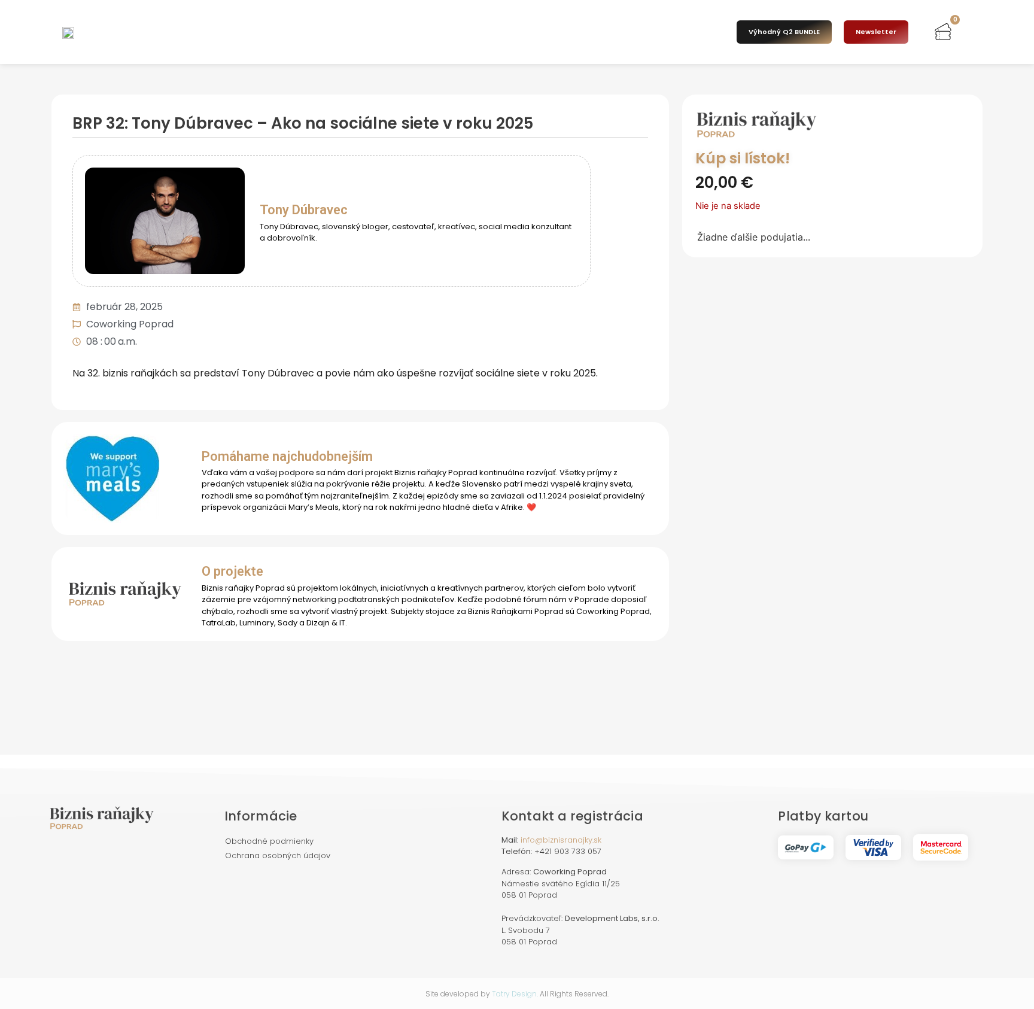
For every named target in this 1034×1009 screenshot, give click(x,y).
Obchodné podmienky (269, 841)
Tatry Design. (515, 994)
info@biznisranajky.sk (561, 840)
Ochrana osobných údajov (277, 855)
